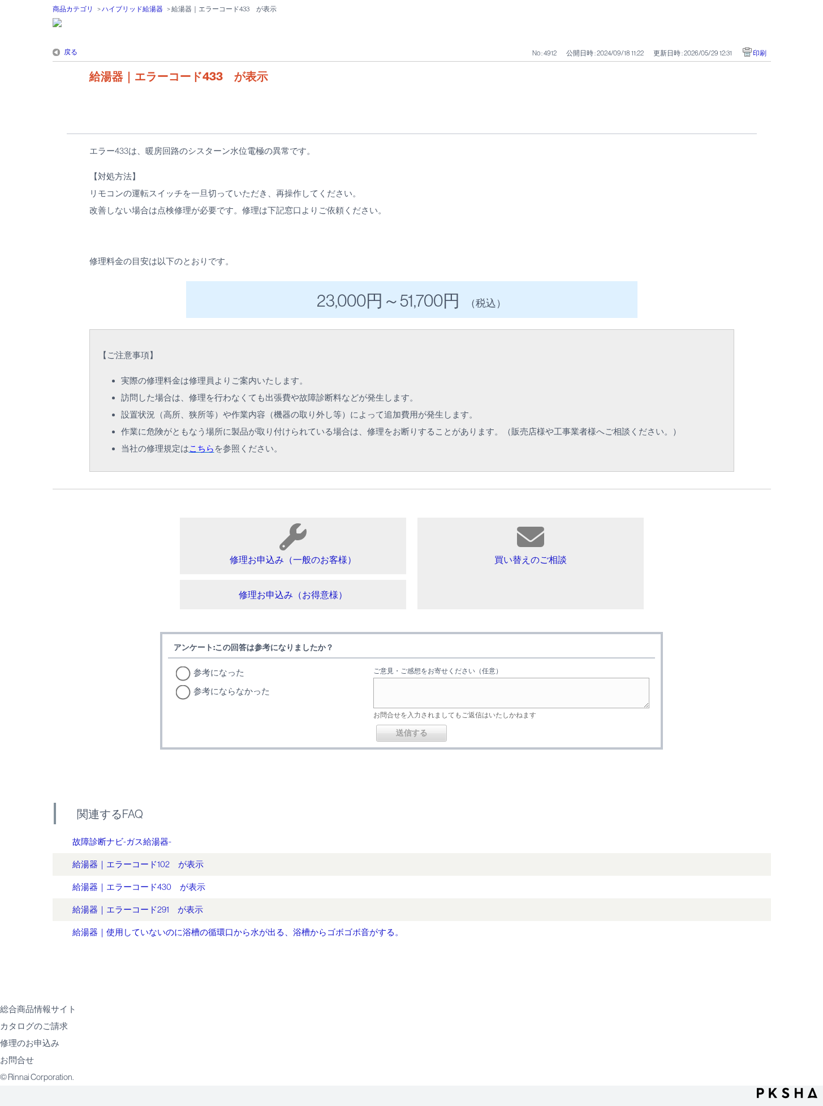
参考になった (218, 672)
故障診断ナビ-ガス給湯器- (121, 841)
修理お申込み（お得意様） (293, 594)
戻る (70, 52)
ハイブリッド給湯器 (132, 9)
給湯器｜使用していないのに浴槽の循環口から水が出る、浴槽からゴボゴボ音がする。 (237, 932)
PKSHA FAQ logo (787, 1093)
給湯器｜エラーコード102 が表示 (138, 864)
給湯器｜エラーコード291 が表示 (137, 909)
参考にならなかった (231, 691)
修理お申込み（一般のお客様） (293, 559)
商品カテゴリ (73, 9)
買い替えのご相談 (530, 559)
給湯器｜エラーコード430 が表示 (138, 887)
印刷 (759, 53)
